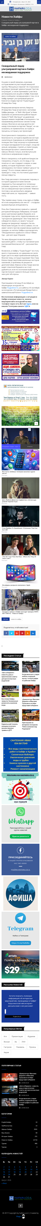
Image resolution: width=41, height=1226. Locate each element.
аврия (6, 1052)
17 (9, 1172)
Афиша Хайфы (19, 1129)
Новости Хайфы (13, 20)
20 (25, 1172)
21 (31, 1172)
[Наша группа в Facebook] (20, 1206)
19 (20, 1172)
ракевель (20, 1047)
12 (20, 1169)
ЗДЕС (26, 306)
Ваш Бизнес (19, 1133)
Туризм (19, 1143)
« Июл (4, 1183)
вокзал (7, 1042)
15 (37, 1169)
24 (9, 1174)
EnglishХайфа (19, 1122)
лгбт (24, 1042)
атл (5, 1036)
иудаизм (31, 1036)
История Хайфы (19, 1136)
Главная (4, 20)
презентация (17, 1036)
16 (4, 1172)
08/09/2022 (8, 77)
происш (32, 1047)
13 (25, 1169)
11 (14, 1169)
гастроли (7, 1047)
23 (4, 1174)
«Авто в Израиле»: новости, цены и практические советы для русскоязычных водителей (9, 677)
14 (31, 1169)
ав (16, 1042)
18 (14, 1172)
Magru (19, 1216)
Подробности (12, 288)
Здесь (29, 304)
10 (9, 1169)
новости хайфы (16, 619)
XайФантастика (19, 1126)
